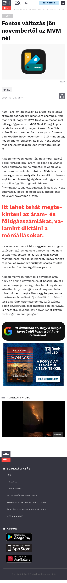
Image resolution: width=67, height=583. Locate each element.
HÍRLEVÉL (12, 482)
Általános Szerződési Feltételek (26, 509)
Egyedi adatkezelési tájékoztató (26, 502)
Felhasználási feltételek (22, 495)
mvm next (22, 9)
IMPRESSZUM (14, 488)
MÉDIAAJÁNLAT (15, 516)
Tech (7, 15)
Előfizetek (49, 3)
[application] (33, 419)
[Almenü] (17, 3)
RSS (9, 475)
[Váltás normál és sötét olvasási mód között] (26, 3)
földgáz (53, 9)
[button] (62, 9)
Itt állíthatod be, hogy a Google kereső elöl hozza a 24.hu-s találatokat (37, 331)
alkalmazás (38, 9)
